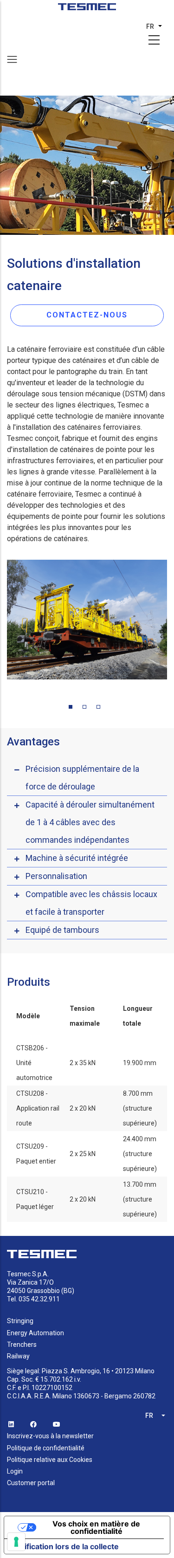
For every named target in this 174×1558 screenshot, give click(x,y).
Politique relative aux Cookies (49, 1459)
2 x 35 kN (83, 1063)
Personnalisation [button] (56, 876)
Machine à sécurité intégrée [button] (77, 858)
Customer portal (31, 1483)
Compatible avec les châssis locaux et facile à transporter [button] (91, 903)
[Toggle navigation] (12, 59)
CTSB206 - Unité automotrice (34, 1062)
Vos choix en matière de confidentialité (96, 1527)
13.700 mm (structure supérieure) (140, 1199)
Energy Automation (35, 1333)
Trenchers (22, 1344)
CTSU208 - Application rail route (37, 1108)
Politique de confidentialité (45, 1448)
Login (15, 1471)
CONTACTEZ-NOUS (87, 314)
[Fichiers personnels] (87, 9)
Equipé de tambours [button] (62, 930)
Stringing (20, 1321)
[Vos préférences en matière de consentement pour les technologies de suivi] (16, 1542)
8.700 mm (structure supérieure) (140, 1108)
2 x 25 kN (83, 1153)
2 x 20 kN (83, 1108)
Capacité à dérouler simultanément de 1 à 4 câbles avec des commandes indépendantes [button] (90, 822)
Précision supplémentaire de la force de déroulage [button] (82, 777)
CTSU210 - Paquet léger (35, 1199)
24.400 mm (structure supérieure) (140, 1153)
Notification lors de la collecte (65, 1546)
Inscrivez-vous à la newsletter (50, 1436)
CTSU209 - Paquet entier (36, 1154)
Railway (18, 1356)
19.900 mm (139, 1063)
